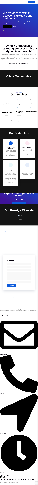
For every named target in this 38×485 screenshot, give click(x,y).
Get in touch (7, 26)
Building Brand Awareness (27, 147)
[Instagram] (4, 477)
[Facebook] (1, 477)
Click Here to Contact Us (18, 202)
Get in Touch (12, 285)
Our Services (15, 26)
